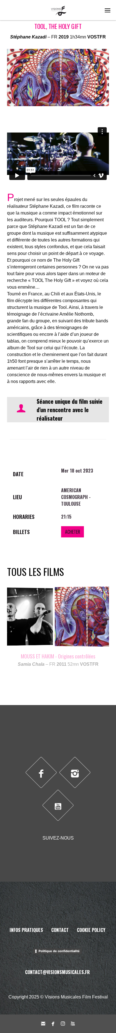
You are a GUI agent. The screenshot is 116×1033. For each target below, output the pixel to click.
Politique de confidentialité (59, 951)
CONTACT (60, 930)
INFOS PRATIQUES (26, 930)
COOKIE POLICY (91, 930)
